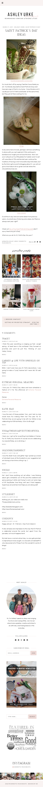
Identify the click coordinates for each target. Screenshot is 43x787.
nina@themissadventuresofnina (20, 431)
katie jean (8, 409)
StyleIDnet (8, 494)
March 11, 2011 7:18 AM (9, 385)
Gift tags (21, 146)
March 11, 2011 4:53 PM (9, 472)
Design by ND (33, 783)
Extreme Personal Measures (11, 399)
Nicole (6, 470)
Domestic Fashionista (22, 767)
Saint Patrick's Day (33, 27)
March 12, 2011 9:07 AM (10, 497)
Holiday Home (19, 27)
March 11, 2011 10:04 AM (10, 411)
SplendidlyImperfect (13, 451)
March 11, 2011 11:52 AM (10, 453)
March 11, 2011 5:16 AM (9, 365)
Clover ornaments (21, 213)
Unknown (7, 519)
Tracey (6, 339)
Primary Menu (1, 3)
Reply (4, 354)
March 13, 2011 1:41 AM (9, 521)
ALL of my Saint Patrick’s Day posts (21, 229)
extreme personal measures (18, 382)
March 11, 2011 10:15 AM (10, 433)
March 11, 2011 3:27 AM (10, 341)
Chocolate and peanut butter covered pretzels (21, 80)
